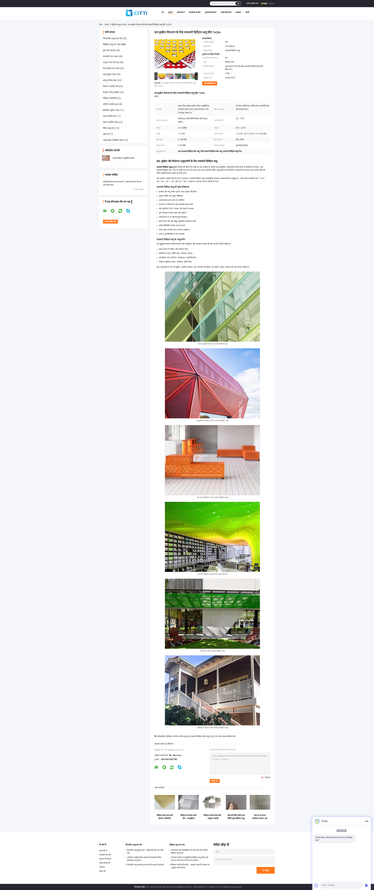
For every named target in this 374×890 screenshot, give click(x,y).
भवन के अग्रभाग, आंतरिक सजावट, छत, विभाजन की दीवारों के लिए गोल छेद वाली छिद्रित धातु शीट (260, 817)
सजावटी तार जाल (110, 56)
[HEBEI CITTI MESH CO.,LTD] (136, 13)
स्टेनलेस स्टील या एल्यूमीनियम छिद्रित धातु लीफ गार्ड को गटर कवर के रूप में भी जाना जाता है (189, 858)
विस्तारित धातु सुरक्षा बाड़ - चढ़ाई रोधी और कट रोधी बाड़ (145, 851)
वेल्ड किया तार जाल (111, 68)
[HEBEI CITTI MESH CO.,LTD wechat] (122, 211)
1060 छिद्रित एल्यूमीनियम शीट (123, 158)
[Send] (366, 885)
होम (100, 24)
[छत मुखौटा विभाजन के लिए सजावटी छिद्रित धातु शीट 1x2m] (174, 54)
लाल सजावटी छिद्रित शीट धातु (198, 736)
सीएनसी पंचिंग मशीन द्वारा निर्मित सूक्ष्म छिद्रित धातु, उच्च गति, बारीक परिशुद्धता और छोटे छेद (236, 817)
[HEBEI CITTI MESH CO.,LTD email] (106, 211)
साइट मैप (102, 871)
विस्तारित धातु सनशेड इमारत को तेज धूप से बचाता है (145, 864)
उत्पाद (170, 12)
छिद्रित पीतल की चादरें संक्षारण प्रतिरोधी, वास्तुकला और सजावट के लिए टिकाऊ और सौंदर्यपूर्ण (165, 817)
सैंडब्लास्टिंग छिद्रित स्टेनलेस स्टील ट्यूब (172, 736)
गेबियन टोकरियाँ (109, 98)
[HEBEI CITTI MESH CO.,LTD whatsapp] (114, 211)
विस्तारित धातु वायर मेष (112, 38)
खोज (238, 3)
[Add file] (316, 885)
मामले (247, 12)
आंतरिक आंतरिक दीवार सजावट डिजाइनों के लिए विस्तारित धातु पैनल (144, 858)
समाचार (238, 12)
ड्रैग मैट (106, 134)
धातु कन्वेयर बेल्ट (110, 80)
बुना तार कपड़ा (109, 50)
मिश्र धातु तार (109, 128)
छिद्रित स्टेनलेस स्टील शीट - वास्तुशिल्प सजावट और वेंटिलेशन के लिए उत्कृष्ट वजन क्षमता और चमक (188, 817)
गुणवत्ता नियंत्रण (211, 12)
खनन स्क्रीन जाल (110, 122)
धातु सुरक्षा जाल (109, 74)
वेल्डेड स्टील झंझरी (111, 92)
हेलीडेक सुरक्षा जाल (111, 110)
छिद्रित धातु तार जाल (118, 24)
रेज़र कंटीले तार (109, 116)
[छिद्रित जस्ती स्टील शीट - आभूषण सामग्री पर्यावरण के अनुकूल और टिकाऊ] (212, 802)
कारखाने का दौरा (194, 12)
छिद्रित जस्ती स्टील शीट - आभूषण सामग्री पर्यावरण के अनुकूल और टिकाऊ (212, 817)
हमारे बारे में (181, 12)
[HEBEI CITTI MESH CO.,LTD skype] (130, 211)
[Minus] (366, 821)
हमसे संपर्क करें (226, 12)
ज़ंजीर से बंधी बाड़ (110, 104)
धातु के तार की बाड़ (111, 62)
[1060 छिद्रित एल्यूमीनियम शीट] (106, 158)
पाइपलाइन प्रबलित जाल (113, 140)
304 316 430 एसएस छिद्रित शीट (223, 736)
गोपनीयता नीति (139, 887)
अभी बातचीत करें (252, 3)
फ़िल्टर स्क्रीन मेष (110, 86)
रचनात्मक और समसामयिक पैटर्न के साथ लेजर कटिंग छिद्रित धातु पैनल (189, 851)
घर (163, 12)
